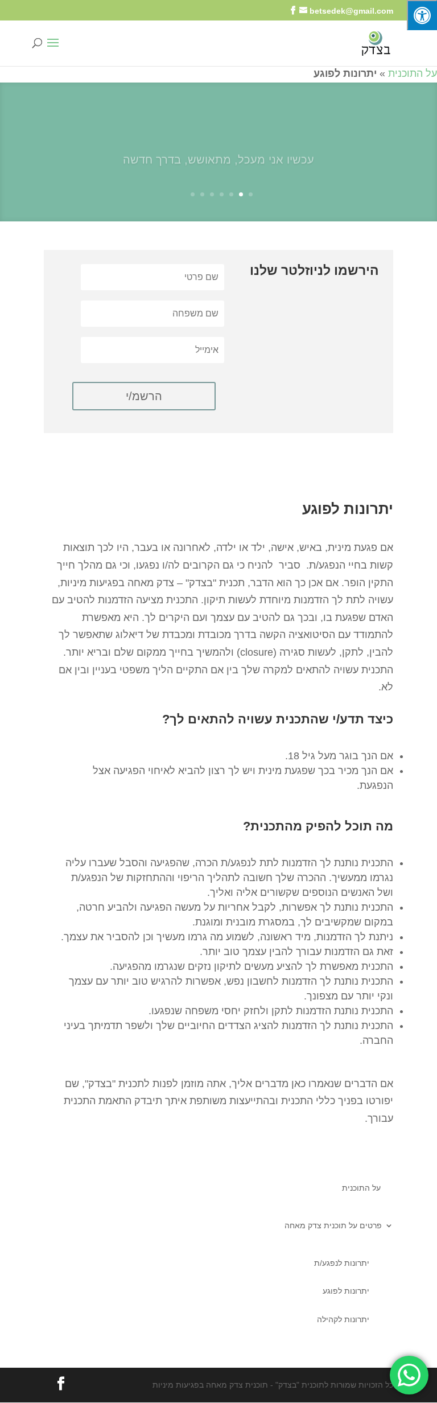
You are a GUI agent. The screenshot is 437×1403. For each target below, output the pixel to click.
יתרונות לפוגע (346, 1290)
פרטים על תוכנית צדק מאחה (333, 1225)
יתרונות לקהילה (343, 1319)
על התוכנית (412, 73)
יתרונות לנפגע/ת (341, 1263)
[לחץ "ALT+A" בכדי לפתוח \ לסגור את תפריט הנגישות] (422, 15)
